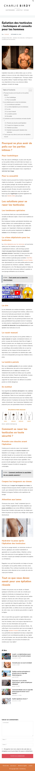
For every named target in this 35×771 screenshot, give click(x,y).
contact (30, 765)
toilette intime (11, 196)
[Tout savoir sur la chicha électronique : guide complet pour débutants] (6, 683)
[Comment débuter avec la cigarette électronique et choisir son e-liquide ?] (6, 692)
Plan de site (6, 765)
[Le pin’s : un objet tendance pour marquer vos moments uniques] (6, 656)
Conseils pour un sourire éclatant (22, 663)
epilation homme (13, 630)
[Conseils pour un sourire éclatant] (6, 665)
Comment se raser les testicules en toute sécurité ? (17, 120)
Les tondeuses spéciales (13, 104)
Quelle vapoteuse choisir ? (20, 699)
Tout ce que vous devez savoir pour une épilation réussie (17, 136)
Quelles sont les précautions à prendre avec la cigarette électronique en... (21, 673)
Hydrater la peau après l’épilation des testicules (17, 131)
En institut (9, 116)
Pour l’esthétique (11, 97)
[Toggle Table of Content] (29, 90)
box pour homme (27, 260)
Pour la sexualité (11, 100)
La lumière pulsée (12, 114)
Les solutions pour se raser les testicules (15, 102)
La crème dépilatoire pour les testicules (17, 107)
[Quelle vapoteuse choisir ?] (6, 701)
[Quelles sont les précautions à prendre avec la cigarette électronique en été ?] (6, 674)
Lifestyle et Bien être (7, 38)
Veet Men (29, 258)
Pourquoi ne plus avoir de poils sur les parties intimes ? (16, 94)
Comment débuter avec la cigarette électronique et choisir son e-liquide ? (22, 691)
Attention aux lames (12, 128)
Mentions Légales (22, 765)
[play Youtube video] (17, 293)
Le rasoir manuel (11, 111)
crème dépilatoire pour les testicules (14, 244)
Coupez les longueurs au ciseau (15, 125)
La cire (9, 109)
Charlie (6, 34)
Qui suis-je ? (13, 765)
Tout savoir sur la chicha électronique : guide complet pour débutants (22, 682)
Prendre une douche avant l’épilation (17, 123)
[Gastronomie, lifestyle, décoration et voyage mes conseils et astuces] (17, 7)
